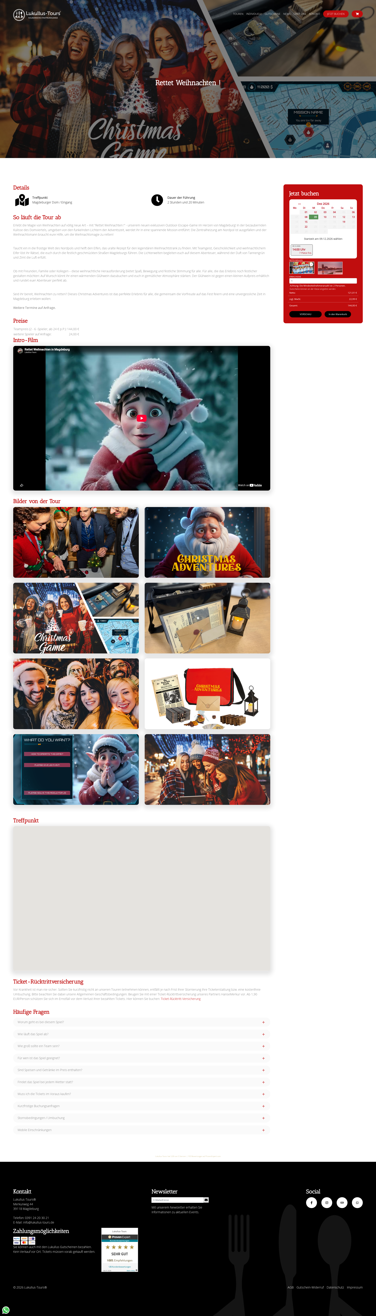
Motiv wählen (296, 260)
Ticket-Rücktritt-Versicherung (181, 999)
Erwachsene (295, 276)
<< (299, 203)
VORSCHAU (305, 314)
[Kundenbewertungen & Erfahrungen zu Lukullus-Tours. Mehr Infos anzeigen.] (119, 1250)
